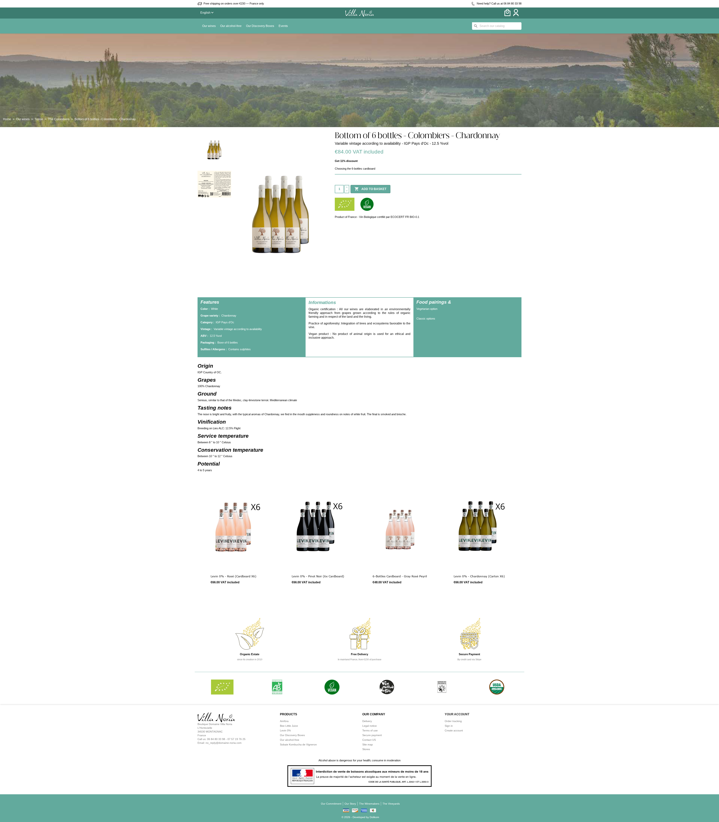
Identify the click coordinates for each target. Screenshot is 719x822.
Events (283, 26)
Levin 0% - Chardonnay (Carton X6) (479, 576)
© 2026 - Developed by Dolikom (360, 817)
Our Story (350, 803)
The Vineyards (391, 803)
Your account (457, 714)
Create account (454, 730)
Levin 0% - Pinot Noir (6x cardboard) (318, 576)
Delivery (367, 721)
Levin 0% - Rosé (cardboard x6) (233, 576)
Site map (367, 744)
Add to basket (370, 189)
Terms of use (370, 730)
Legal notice (369, 725)
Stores (366, 749)
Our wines (209, 26)
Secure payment (372, 735)
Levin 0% (285, 730)
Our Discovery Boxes (260, 26)
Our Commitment (331, 803)
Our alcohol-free (231, 26)
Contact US (369, 739)
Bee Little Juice (289, 725)
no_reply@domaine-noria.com (224, 742)
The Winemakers (369, 803)
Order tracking (453, 721)
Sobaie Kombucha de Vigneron (298, 744)
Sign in (449, 725)
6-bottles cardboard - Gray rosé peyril (400, 576)
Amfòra (284, 721)
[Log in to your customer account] (516, 15)
